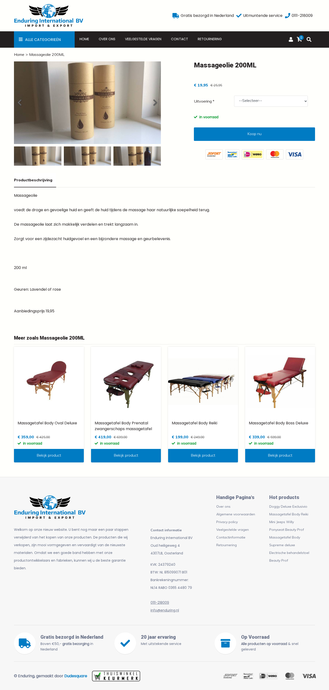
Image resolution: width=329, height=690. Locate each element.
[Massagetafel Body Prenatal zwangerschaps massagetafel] (126, 382)
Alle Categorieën (43, 39)
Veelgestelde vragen (143, 39)
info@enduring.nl (165, 610)
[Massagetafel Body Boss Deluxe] (280, 382)
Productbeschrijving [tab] (33, 179)
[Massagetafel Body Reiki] (203, 382)
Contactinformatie (230, 537)
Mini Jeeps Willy (281, 522)
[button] (154, 102)
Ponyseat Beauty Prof (286, 529)
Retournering (210, 39)
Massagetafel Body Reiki (288, 514)
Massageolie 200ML (47, 54)
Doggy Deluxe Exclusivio (288, 506)
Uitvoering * (204, 101)
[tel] (287, 15)
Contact (179, 39)
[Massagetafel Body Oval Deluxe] (49, 382)
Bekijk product (49, 455)
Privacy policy (227, 522)
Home (84, 39)
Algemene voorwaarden (235, 514)
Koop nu (254, 133)
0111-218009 (160, 602)
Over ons (107, 39)
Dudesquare (75, 676)
